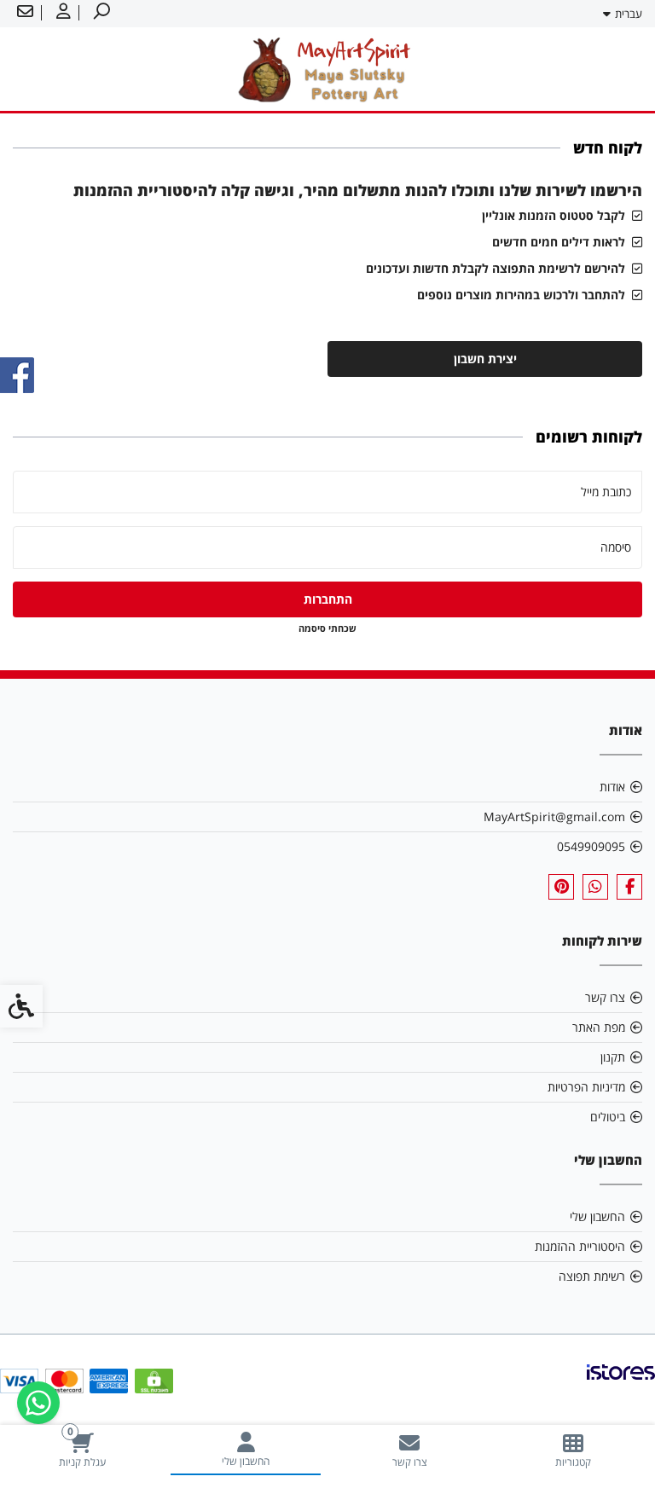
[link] (573, 1450)
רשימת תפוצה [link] (592, 1276)
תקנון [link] (612, 1057)
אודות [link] (612, 787)
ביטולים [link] (607, 1117)
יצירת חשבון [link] (485, 358)
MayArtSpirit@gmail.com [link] (554, 816)
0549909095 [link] (591, 846)
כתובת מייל (606, 491)
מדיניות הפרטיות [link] (586, 1087)
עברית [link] (628, 13)
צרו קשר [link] (605, 997)
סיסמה (615, 547)
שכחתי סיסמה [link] (327, 628)
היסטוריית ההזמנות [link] (580, 1246)
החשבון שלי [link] (597, 1216)
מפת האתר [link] (598, 1027)
